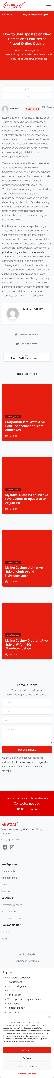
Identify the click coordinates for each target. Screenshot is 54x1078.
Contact (12, 990)
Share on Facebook (28, 334)
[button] (49, 1016)
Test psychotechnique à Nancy (24, 999)
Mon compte (14, 1012)
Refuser (27, 1058)
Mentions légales (17, 986)
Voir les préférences (27, 1066)
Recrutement (15, 982)
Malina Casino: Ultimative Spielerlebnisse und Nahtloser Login (24, 571)
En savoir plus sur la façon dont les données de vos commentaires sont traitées (26, 766)
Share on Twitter (29, 343)
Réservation (14, 1003)
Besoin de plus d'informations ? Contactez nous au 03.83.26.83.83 (27, 803)
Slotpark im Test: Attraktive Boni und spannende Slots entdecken (25, 426)
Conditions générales (27, 1073)
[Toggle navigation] (49, 5)
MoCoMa (28, 829)
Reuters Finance (20, 274)
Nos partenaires (16, 1007)
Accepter (27, 1050)
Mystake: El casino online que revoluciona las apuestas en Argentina (26, 498)
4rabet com (37, 295)
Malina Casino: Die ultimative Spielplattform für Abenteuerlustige (26, 644)
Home (17, 50)
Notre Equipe (14, 994)
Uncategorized (32, 50)
